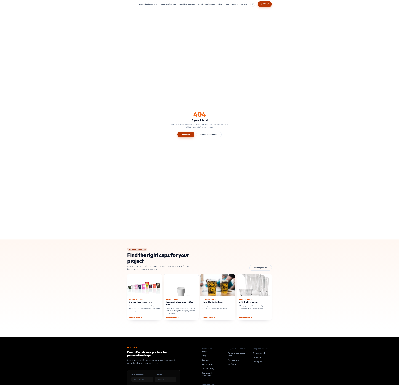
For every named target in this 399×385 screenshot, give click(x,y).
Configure (231, 364)
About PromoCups (231, 4)
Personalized (259, 353)
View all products (260, 268)
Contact (244, 4)
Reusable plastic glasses (207, 4)
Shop (220, 4)
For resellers (233, 360)
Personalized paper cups (148, 4)
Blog (204, 356)
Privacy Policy (208, 364)
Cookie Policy (208, 369)
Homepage (186, 134)
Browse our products (208, 134)
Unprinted (257, 357)
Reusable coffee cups (168, 4)
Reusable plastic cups (187, 4)
